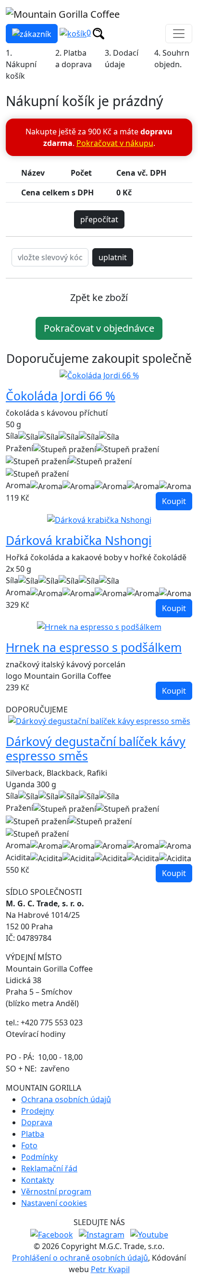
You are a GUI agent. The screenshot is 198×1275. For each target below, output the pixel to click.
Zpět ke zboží (99, 297)
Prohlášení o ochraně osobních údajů (80, 1257)
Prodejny (37, 1111)
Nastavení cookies (54, 1203)
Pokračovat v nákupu (114, 143)
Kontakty (37, 1180)
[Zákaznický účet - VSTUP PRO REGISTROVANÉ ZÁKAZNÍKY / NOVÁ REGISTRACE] (32, 33)
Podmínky (39, 1157)
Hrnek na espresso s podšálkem (94, 647)
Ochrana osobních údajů (66, 1099)
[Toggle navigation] (178, 33)
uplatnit (113, 257)
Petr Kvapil (110, 1269)
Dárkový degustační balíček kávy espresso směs (96, 748)
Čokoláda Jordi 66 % (60, 395)
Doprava (36, 1122)
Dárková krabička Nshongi (78, 540)
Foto (29, 1145)
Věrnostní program (56, 1191)
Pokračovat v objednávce (99, 328)
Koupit (174, 501)
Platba (32, 1134)
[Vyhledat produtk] (98, 32)
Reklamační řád (49, 1168)
